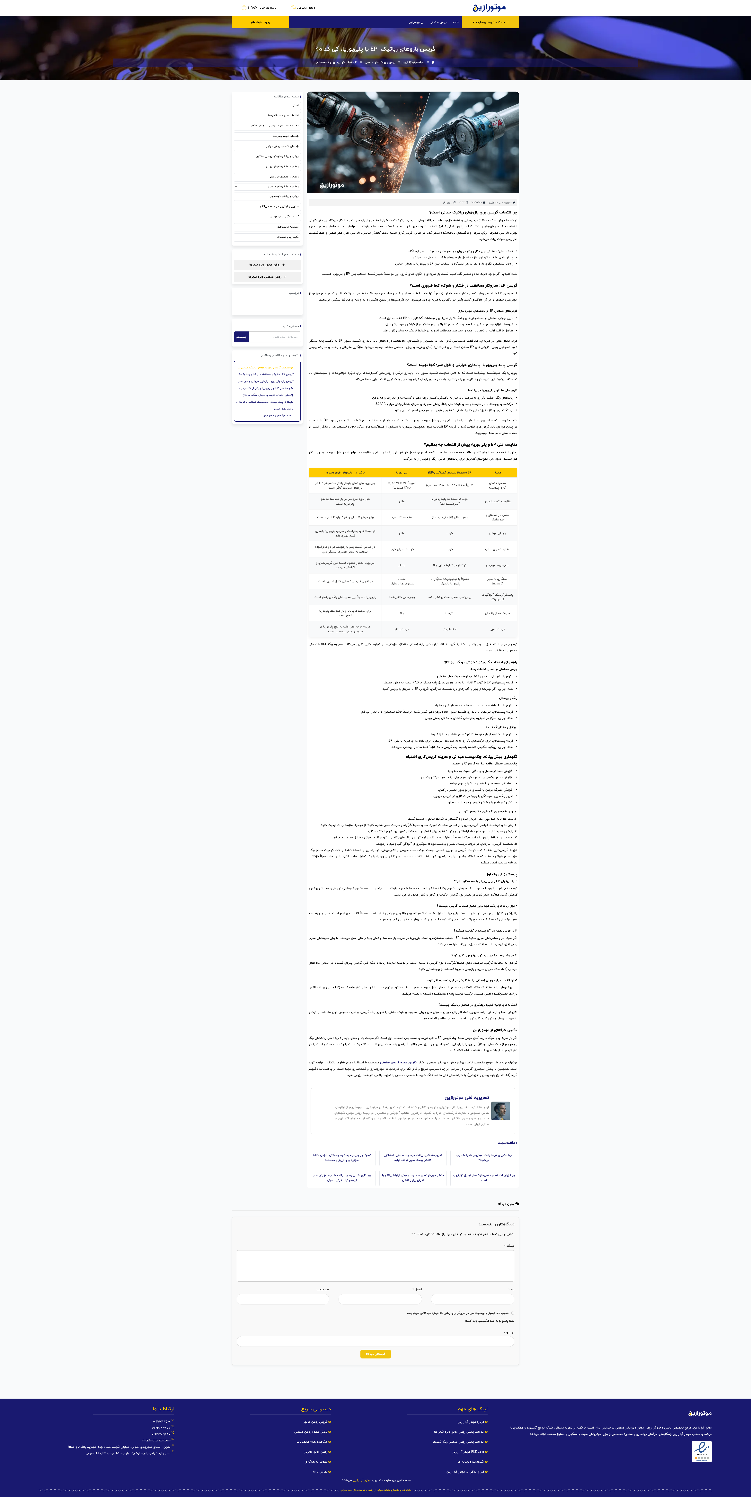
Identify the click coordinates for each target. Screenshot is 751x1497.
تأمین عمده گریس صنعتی (398, 1062)
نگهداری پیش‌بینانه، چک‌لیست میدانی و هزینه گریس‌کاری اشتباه (264, 402)
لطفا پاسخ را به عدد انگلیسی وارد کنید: (489, 1321)
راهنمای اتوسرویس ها (286, 136)
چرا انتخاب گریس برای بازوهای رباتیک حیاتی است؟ (264, 368)
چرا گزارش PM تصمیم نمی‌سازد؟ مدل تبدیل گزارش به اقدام (484, 1178)
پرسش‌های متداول (283, 409)
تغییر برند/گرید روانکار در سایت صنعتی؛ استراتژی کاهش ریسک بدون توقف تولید (413, 1157)
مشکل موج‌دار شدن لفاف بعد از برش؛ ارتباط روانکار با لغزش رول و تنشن (413, 1178)
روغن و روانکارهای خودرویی (282, 166)
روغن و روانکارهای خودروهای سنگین (277, 156)
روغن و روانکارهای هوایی (284, 196)
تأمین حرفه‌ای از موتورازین (278, 416)
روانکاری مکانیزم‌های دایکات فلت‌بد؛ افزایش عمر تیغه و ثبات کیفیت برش (342, 1178)
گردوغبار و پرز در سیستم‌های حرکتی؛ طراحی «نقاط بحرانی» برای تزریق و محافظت (342, 1157)
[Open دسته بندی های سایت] (473, 22)
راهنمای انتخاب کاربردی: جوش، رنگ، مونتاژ (268, 395)
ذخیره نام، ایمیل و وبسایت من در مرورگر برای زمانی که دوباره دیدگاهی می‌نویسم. (457, 1313)
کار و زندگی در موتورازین (284, 217)
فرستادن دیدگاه (375, 1354)
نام (511, 1290)
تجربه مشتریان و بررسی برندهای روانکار (275, 126)
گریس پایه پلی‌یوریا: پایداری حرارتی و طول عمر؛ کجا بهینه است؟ (264, 381)
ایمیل (417, 1290)
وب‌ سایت (323, 1290)
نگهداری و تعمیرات (288, 237)
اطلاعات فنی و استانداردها (283, 115)
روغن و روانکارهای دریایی (284, 177)
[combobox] (275, 336)
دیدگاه (509, 1246)
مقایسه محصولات (288, 227)
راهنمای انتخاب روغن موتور (282, 146)
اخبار (296, 105)
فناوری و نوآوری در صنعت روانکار (279, 206)
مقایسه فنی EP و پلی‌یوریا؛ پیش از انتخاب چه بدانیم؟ (264, 388)
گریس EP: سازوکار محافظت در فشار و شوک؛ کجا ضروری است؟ (264, 374)
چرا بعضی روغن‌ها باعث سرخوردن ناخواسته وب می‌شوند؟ (484, 1157)
